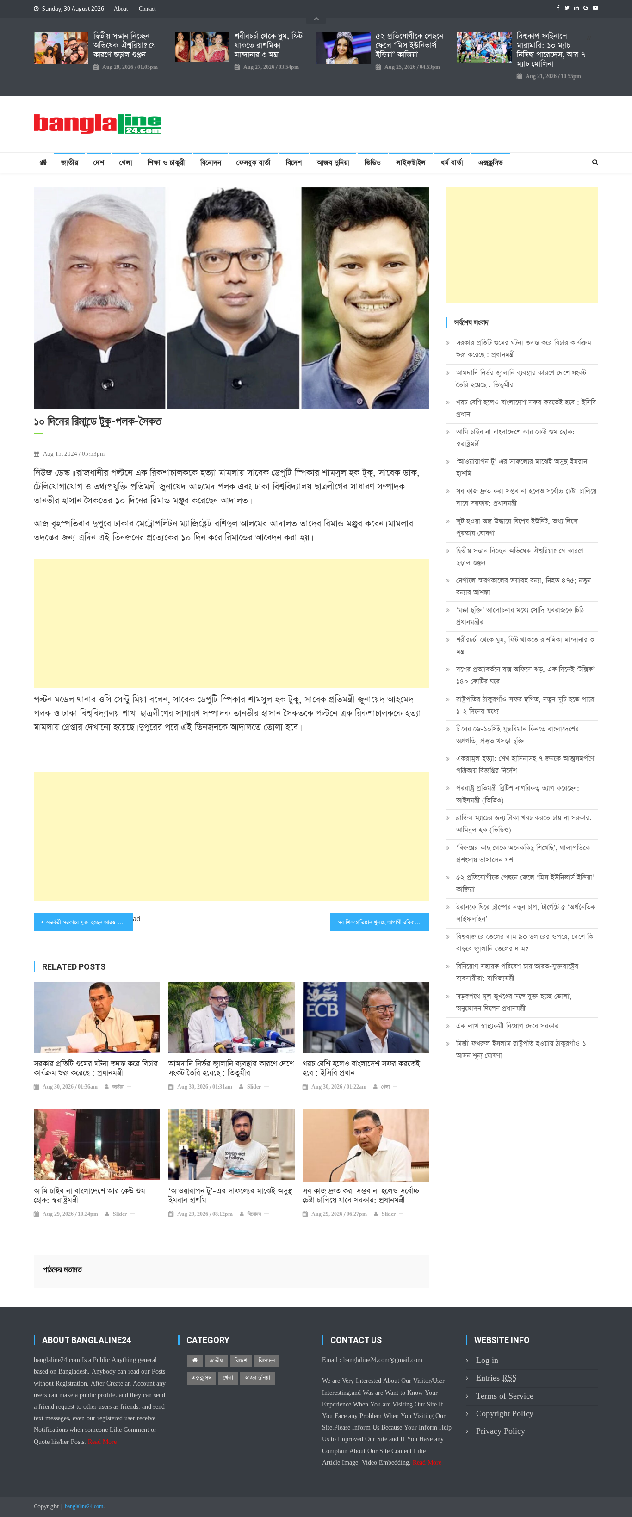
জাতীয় (69, 162)
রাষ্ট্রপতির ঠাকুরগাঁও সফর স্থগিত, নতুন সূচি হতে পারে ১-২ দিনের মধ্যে (525, 705)
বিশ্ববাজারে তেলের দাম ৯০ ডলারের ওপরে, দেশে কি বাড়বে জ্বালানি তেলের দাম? (524, 943)
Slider (254, 1087)
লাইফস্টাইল (411, 162)
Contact (147, 9)
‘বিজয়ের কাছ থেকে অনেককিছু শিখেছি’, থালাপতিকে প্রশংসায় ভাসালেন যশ (523, 854)
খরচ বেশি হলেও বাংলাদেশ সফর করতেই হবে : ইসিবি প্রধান (361, 1068)
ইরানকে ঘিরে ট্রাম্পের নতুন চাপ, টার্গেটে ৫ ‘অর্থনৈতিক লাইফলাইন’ (525, 913)
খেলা (125, 162)
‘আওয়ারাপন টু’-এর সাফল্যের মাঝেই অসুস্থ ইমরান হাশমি (230, 1196)
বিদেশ (294, 162)
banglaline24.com (84, 1507)
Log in (487, 1360)
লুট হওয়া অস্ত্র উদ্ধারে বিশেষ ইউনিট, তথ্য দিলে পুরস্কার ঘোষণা (517, 527)
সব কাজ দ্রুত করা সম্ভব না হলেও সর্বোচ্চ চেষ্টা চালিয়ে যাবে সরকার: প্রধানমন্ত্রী (361, 1196)
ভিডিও (373, 162)
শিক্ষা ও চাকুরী (166, 162)
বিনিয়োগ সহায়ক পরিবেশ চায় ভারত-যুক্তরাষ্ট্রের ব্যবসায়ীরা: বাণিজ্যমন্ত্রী (517, 972)
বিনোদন (210, 162)
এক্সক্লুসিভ (490, 162)
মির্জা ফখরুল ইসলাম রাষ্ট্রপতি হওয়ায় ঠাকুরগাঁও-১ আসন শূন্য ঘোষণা (521, 1049)
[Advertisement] (231, 623)
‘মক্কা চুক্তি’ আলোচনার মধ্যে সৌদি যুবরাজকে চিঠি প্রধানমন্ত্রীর (520, 616)
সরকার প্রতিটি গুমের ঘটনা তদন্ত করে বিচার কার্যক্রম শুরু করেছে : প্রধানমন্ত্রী (96, 1068)
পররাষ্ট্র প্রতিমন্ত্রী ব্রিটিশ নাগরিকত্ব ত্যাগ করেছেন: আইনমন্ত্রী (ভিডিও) (517, 794)
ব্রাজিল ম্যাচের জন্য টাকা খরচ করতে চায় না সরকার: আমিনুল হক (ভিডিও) (524, 824)
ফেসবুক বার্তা (253, 162)
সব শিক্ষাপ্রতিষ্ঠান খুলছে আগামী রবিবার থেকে (383, 922)
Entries (496, 1378)
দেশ (98, 162)
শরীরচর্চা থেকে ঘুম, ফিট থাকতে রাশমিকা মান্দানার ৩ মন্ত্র (269, 46)
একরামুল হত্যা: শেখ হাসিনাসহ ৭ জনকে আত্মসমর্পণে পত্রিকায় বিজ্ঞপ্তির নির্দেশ (525, 764)
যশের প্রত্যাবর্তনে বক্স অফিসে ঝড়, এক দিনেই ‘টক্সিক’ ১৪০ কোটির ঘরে (525, 675)
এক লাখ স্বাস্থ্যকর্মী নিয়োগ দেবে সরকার (507, 1026)
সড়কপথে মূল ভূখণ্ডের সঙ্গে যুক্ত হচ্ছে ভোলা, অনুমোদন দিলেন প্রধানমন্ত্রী (514, 1002)
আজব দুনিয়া (333, 162)
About (121, 9)
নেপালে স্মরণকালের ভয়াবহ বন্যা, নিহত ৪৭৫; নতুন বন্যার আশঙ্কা (523, 586)
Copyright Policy (504, 1413)
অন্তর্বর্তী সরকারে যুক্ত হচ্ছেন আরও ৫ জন (87, 922)
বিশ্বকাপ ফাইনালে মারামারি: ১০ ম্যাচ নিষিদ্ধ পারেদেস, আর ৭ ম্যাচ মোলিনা (551, 50)
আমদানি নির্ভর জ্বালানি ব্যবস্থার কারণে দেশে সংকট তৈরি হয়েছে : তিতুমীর (231, 1068)
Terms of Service (504, 1396)
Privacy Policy (500, 1431)
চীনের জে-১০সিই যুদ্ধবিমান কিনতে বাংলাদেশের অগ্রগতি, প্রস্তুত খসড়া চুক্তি (517, 735)
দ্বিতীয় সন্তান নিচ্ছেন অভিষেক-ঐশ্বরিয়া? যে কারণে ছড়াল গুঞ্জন (124, 46)
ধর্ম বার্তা (452, 162)
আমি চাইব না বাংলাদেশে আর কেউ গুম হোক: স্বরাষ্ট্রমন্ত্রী (89, 1196)
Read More (102, 1442)
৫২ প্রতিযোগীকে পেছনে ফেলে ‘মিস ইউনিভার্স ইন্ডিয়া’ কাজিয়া (409, 46)
